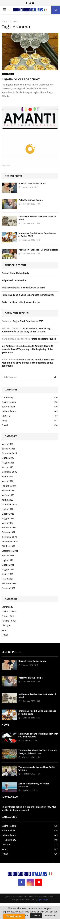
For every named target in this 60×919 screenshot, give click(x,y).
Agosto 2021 (8, 555)
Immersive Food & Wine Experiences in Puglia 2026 (28, 295)
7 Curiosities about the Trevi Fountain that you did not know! (37, 752)
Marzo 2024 (7, 481)
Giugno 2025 (8, 458)
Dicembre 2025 (9, 453)
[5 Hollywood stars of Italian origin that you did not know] (9, 737)
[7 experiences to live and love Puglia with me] (9, 771)
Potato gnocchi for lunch (43, 339)
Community (7, 397)
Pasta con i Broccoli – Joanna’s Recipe (38, 249)
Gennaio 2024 (8, 490)
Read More (50, 916)
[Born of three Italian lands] (9, 188)
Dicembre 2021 (9, 537)
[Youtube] (38, 882)
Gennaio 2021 (8, 588)
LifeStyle (6, 416)
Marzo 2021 (7, 578)
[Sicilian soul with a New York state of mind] (9, 221)
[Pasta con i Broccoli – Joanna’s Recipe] (9, 254)
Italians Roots (9, 411)
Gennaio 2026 (8, 448)
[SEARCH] (55, 377)
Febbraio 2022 (9, 527)
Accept (36, 915)
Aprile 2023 (7, 499)
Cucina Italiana (7, 74)
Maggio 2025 (8, 462)
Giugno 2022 (8, 514)
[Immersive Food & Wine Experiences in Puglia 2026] (9, 237)
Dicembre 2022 (9, 504)
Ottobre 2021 (8, 546)
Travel (5, 425)
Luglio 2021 (7, 560)
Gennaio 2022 (8, 532)
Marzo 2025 (7, 467)
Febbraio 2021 (9, 583)
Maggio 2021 (8, 569)
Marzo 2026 (7, 444)
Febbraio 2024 (9, 486)
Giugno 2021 (8, 565)
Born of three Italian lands (32, 183)
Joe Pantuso (8, 346)
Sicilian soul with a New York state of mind (23, 287)
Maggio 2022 (8, 518)
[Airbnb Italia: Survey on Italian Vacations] (9, 787)
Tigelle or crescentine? (21, 79)
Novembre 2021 (10, 541)
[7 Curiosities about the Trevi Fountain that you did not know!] (9, 754)
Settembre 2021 (10, 551)
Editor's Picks (8, 406)
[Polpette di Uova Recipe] (9, 204)
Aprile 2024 (7, 476)
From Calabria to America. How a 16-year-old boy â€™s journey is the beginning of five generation (28, 349)
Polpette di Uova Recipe (30, 200)
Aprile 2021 (7, 574)
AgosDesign (42, 899)
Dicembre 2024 (9, 472)
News (4, 420)
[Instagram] (30, 882)
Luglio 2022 (7, 509)
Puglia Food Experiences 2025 (28, 321)
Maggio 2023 (8, 495)
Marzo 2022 (7, 523)
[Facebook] (21, 882)
